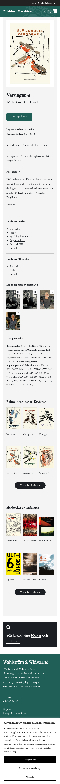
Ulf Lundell (32, 102)
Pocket (13, 233)
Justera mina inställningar (30, 768)
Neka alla (30, 777)
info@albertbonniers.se (15, 713)
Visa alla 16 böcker (30, 592)
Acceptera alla (30, 759)
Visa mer (10, 204)
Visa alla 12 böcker (30, 485)
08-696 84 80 (10, 701)
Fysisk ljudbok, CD (19, 236)
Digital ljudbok (17, 240)
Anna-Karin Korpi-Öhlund (36, 145)
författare (13, 641)
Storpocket (15, 229)
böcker (36, 635)
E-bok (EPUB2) (18, 244)
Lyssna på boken (19, 116)
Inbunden (14, 248)
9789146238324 (36, 373)
